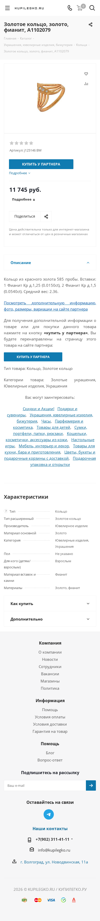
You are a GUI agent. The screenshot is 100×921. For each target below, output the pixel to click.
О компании (50, 652)
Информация (50, 700)
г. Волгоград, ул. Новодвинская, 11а (54, 861)
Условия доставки (50, 724)
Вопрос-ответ (50, 760)
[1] (11, 143)
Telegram (49, 814)
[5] (31, 143)
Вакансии (50, 673)
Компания (50, 643)
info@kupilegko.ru (54, 850)
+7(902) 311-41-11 (52, 839)
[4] (26, 143)
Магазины (50, 681)
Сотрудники (50, 666)
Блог (50, 752)
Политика (50, 688)
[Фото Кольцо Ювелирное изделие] (50, 96)
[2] (16, 143)
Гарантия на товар (50, 731)
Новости (50, 659)
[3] (21, 143)
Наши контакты (50, 828)
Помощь (50, 709)
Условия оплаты (50, 716)
